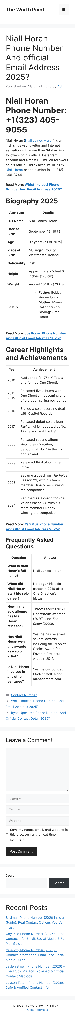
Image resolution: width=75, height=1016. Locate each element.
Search (11, 875)
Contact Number (24, 695)
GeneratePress (37, 1010)
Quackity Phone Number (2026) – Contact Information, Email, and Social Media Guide (35, 955)
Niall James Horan (39, 140)
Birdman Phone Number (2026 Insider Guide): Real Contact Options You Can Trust (35, 922)
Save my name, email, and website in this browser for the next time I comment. (39, 834)
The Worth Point (25, 9)
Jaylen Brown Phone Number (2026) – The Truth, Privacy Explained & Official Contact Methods (35, 971)
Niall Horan (14, 170)
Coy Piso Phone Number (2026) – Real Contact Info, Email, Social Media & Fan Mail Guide (36, 939)
